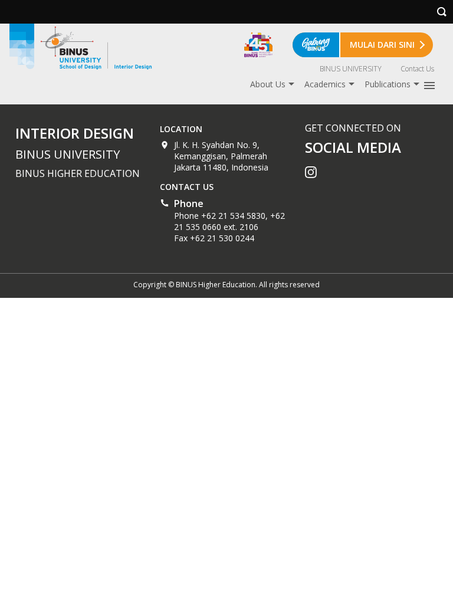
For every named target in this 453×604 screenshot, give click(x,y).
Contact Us (417, 69)
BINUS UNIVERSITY (351, 69)
